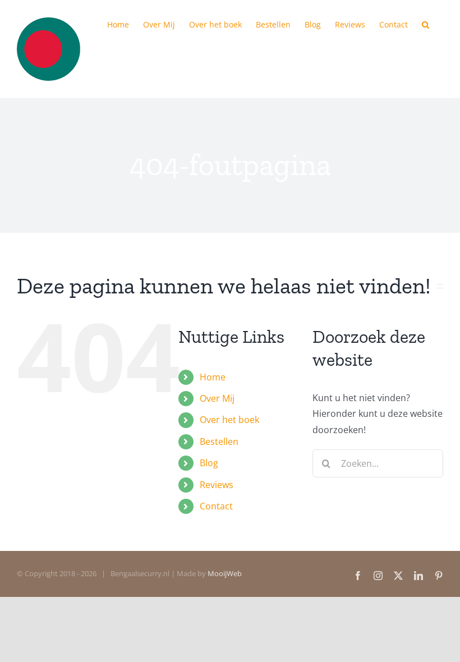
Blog (209, 463)
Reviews (216, 485)
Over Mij (217, 398)
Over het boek (229, 419)
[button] (425, 23)
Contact (216, 506)
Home (213, 377)
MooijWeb (225, 573)
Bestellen (219, 441)
